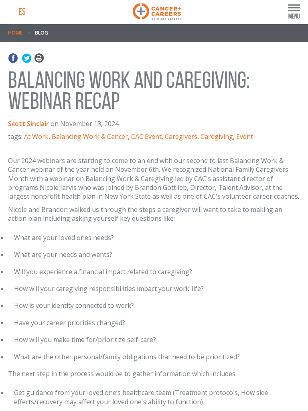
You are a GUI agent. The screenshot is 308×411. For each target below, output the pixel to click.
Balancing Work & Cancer (90, 136)
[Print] (39, 58)
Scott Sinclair (28, 123)
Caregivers (181, 136)
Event (244, 136)
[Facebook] (14, 58)
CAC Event (146, 136)
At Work (36, 136)
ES (22, 11)
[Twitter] (26, 58)
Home (15, 32)
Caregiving (217, 136)
